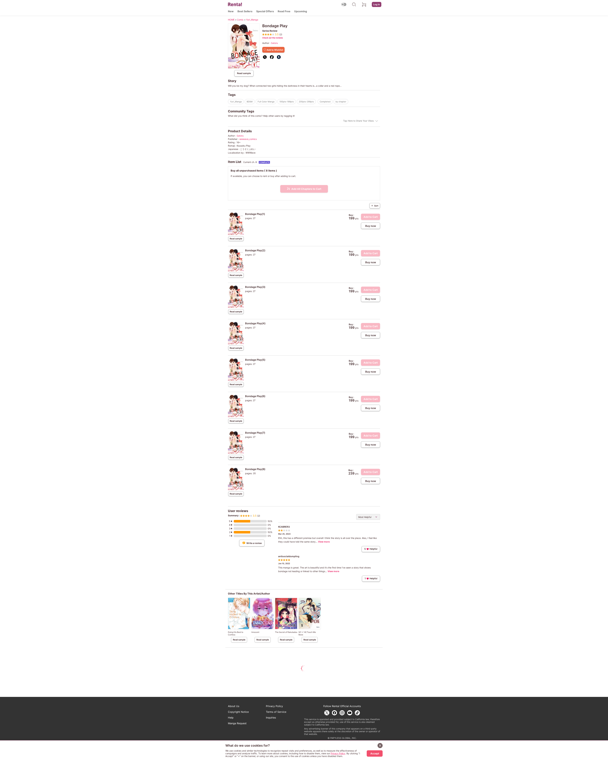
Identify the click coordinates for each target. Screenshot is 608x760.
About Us (233, 706)
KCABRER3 (284, 526)
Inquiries (271, 717)
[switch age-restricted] (343, 4)
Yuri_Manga (236, 101)
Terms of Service (276, 711)
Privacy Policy (274, 706)
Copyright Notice (238, 711)
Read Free (284, 11)
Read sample (244, 73)
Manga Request (237, 723)
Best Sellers (244, 11)
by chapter (341, 101)
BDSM (250, 101)
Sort (374, 205)
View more (324, 541)
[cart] (364, 4)
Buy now (370, 225)
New (231, 11)
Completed (325, 101)
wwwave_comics (248, 139)
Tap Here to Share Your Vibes (358, 120)
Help (231, 717)
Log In (376, 4)
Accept (374, 753)
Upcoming (300, 11)
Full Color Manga (266, 101)
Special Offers (265, 11)
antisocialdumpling (288, 556)
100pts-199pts (286, 101)
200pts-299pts (306, 101)
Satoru (274, 43)
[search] (354, 4)
